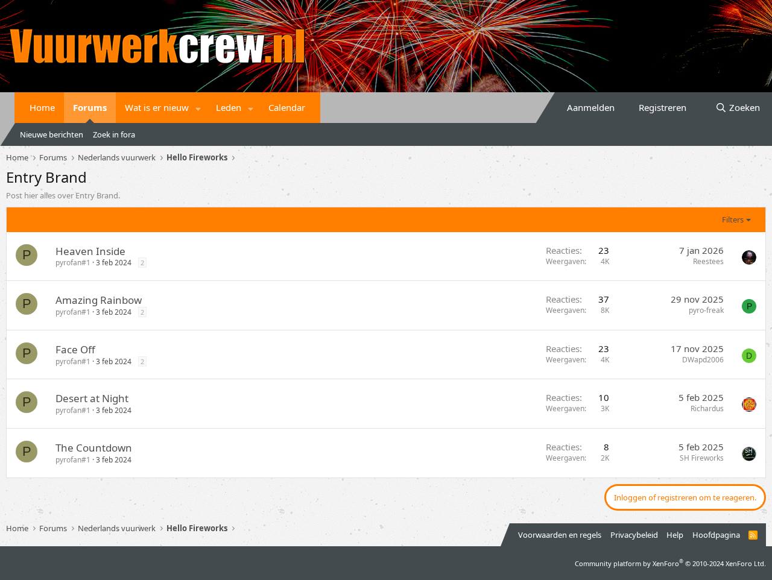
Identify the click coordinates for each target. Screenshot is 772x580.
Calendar (286, 107)
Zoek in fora (114, 134)
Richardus (707, 408)
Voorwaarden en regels (559, 534)
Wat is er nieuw (157, 107)
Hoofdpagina (716, 534)
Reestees (708, 261)
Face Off (75, 349)
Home (42, 107)
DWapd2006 (703, 360)
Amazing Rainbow (98, 300)
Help (674, 534)
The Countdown (93, 448)
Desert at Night (91, 398)
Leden (228, 107)
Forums (90, 107)
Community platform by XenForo (670, 563)
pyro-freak (706, 310)
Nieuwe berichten (51, 134)
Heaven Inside (90, 251)
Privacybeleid (634, 534)
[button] (198, 107)
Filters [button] (733, 219)
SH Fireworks (702, 458)
